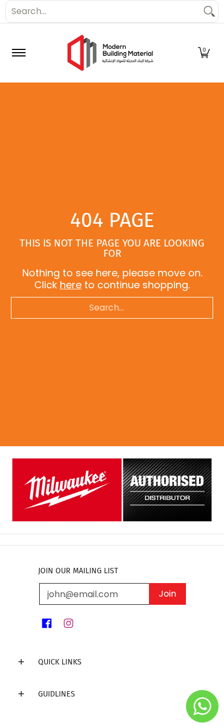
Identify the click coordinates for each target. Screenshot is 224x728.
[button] (204, 53)
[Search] (209, 11)
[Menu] (18, 53)
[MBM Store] (110, 53)
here (71, 285)
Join (167, 593)
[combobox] (103, 11)
